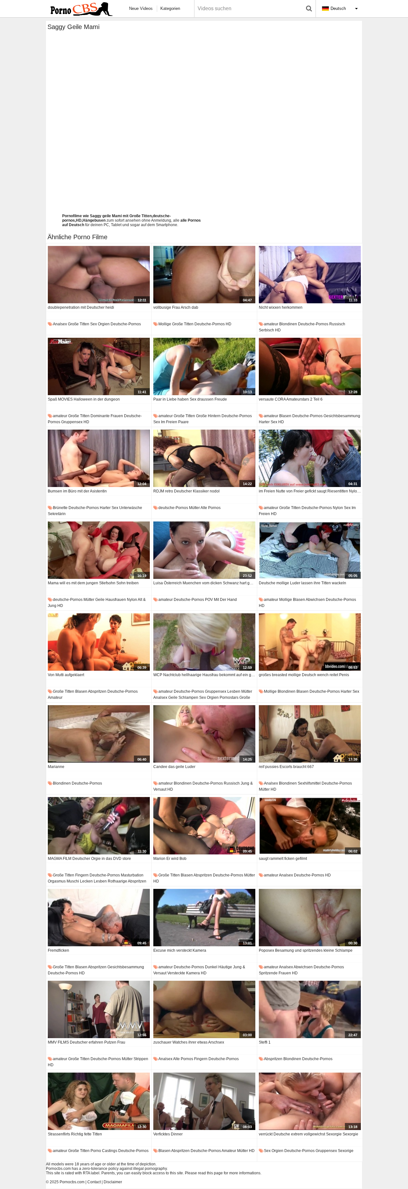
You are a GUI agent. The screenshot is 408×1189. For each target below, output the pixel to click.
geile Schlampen (183, 697)
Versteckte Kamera (183, 973)
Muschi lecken (80, 881)
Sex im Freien (165, 422)
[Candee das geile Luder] (204, 734)
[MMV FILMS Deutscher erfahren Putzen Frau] (99, 1009)
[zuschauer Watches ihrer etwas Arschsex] (204, 1009)
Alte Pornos (210, 508)
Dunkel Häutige (218, 967)
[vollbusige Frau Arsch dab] (204, 274)
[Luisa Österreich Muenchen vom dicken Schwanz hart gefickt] (204, 550)
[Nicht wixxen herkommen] (310, 274)
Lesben (233, 691)
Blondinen (288, 324)
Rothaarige (117, 881)
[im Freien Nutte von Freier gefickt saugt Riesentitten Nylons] (310, 458)
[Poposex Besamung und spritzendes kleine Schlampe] (310, 917)
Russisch (337, 324)
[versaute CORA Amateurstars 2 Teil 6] (310, 366)
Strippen (141, 1059)
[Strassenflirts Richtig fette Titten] (99, 1101)
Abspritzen (97, 691)
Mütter (194, 508)
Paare (183, 422)
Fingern (82, 875)
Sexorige (345, 1150)
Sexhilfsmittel (309, 783)
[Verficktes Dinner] (204, 1101)
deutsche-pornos (126, 324)
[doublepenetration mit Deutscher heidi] (99, 274)
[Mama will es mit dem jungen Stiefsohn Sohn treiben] (99, 550)
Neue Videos (141, 8)
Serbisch (266, 330)
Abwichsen (315, 599)
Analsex (60, 324)
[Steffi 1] (310, 1009)
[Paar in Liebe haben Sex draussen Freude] (204, 366)
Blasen (285, 416)
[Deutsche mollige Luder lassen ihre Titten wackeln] (310, 550)
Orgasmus (57, 881)
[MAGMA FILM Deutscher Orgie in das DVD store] (99, 825)
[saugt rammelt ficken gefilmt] (310, 825)
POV (209, 599)
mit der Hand (225, 599)
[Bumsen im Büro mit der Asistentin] (99, 458)
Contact (94, 1182)
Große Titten (78, 324)
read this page (210, 1173)
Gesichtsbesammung (342, 416)
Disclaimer (113, 1182)
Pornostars (229, 697)
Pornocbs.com (72, 1182)
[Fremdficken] (99, 917)
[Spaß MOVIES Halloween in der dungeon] (99, 366)
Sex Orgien (100, 324)
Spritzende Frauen (275, 973)
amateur (271, 324)
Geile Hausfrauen (110, 599)
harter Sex (268, 422)
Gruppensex (72, 422)
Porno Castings (104, 1150)
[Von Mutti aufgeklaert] (99, 642)
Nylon (338, 508)
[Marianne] (99, 734)
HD (228, 324)
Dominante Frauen (107, 416)
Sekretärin (57, 514)
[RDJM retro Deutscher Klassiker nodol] (204, 458)
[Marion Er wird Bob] (204, 825)
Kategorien (170, 8)
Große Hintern (208, 416)
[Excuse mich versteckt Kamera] (204, 917)
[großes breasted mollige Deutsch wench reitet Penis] (310, 642)
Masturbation (132, 875)
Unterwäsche (130, 508)
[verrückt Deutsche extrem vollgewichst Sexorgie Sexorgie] (310, 1101)
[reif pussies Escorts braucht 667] (310, 734)
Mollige (164, 324)
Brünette (60, 508)
